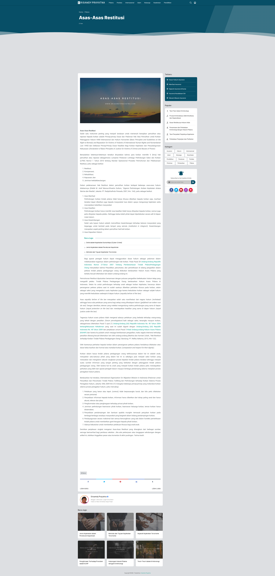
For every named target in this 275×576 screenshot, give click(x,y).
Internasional (129, 3)
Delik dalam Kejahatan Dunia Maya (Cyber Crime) (104, 243)
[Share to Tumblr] (152, 481)
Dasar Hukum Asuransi (176, 80)
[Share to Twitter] (104, 481)
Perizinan (169, 163)
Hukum (179, 151)
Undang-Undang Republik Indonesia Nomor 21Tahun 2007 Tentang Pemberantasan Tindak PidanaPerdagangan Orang (122, 265)
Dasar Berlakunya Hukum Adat (180, 122)
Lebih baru (84, 488)
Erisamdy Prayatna (91, 2)
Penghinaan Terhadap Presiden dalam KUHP (91, 562)
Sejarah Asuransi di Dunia (177, 89)
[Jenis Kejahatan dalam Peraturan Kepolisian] (91, 522)
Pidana (111, 3)
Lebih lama (156, 488)
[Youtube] (181, 190)
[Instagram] (186, 190)
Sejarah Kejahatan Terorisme (148, 533)
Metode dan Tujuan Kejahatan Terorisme (101, 252)
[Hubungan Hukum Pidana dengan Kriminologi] (120, 550)
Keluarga (147, 3)
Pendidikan (167, 3)
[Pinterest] (191, 190)
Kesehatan (157, 3)
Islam (139, 3)
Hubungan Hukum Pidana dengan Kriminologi (117, 562)
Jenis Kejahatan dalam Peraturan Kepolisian (102, 247)
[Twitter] (176, 190)
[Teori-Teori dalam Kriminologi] (149, 550)
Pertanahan (181, 163)
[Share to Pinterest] (120, 481)
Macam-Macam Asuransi (177, 98)
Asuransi (169, 151)
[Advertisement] (137, 55)
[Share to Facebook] (88, 481)
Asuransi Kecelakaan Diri (177, 93)
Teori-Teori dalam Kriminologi (149, 561)
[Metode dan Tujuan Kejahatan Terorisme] (120, 522)
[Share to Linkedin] (136, 481)
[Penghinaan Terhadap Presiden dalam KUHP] (91, 550)
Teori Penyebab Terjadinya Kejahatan (182, 134)
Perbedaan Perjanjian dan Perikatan (181, 139)
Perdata (119, 3)
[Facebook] (171, 190)
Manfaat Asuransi (175, 84)
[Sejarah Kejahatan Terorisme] (149, 522)
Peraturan (181, 159)
